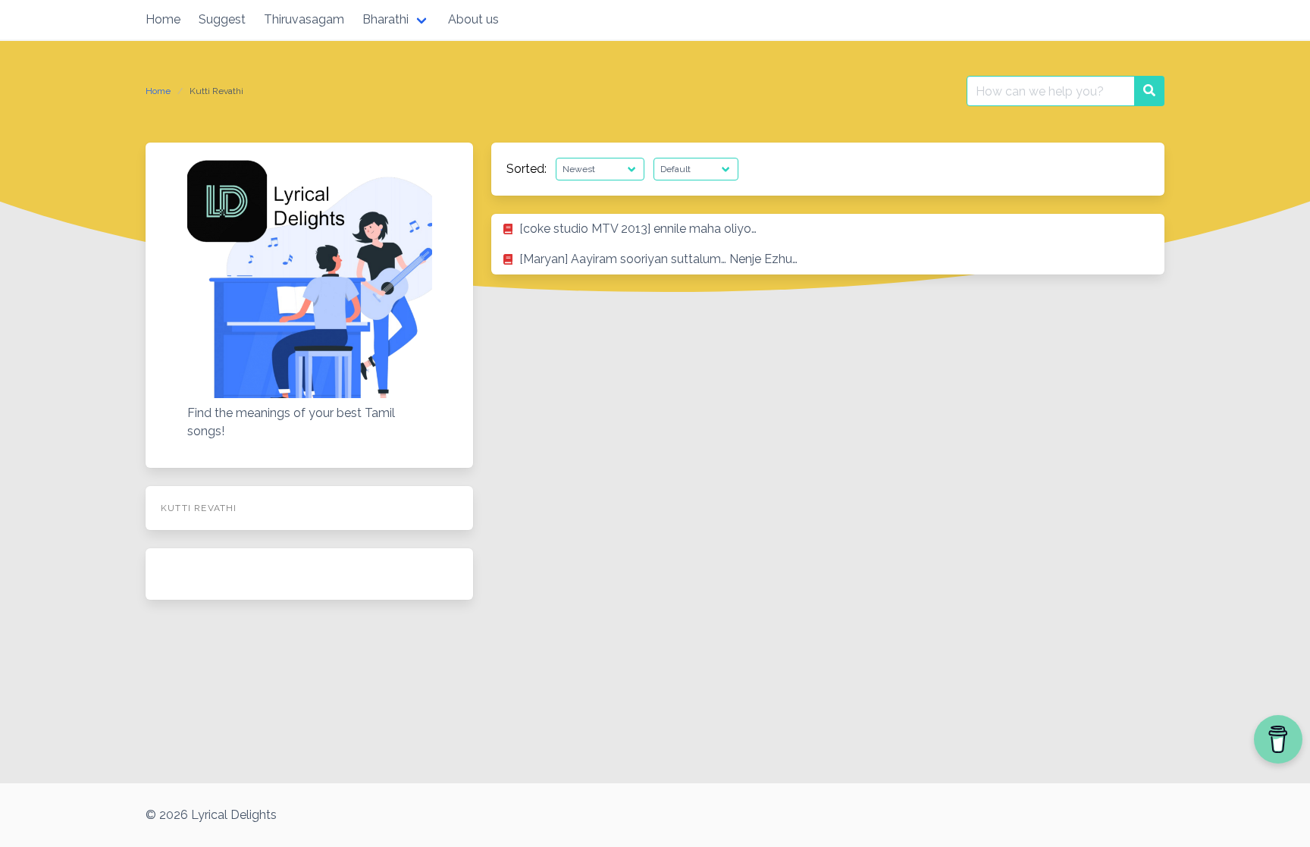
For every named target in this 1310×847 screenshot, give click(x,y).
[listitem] (827, 229)
